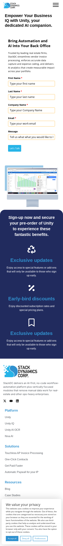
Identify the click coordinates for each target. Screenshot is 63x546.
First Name (15, 78)
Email (12, 118)
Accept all (12, 538)
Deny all (25, 538)
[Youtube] (11, 401)
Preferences (40, 538)
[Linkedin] (17, 401)
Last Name (15, 91)
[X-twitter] (5, 401)
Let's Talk (15, 148)
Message (13, 131)
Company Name (18, 104)
